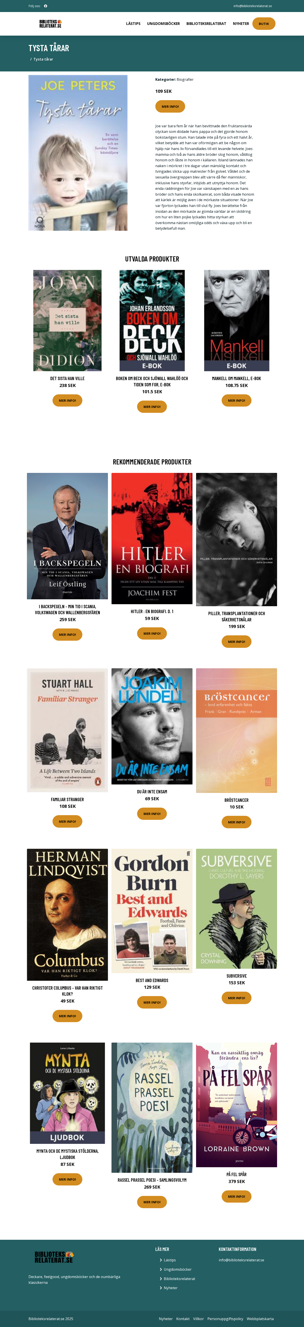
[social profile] (45, 6)
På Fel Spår (237, 1174)
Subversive (237, 976)
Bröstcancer (237, 800)
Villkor (198, 1318)
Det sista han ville (67, 378)
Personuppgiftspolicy (225, 1318)
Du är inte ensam (152, 791)
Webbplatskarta (260, 1318)
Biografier (185, 79)
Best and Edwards (152, 980)
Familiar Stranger (67, 799)
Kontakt (183, 1318)
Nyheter (241, 23)
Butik (264, 23)
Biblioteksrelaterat (206, 23)
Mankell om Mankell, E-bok (236, 378)
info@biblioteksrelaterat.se (253, 6)
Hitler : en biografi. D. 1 (152, 611)
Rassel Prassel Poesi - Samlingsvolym (152, 1180)
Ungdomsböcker (163, 23)
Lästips (133, 23)
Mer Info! (170, 106)
